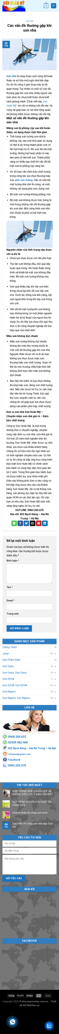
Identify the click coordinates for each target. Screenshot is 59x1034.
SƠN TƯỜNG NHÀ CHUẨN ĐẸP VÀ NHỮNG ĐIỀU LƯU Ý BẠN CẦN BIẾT (32, 793)
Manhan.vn (33, 1005)
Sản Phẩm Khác (11, 659)
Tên (10, 587)
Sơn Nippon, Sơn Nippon (16, 698)
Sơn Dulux (8, 666)
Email (11, 600)
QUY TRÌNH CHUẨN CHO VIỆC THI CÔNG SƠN (31, 803)
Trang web (13, 613)
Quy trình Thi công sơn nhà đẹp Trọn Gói (32, 825)
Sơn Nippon (9, 691)
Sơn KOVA (8, 678)
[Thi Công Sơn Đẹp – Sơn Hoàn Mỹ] (20, 6)
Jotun (5, 653)
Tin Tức (29, 21)
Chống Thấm (9, 647)
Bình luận (13, 560)
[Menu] (53, 6)
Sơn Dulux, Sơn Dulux (14, 672)
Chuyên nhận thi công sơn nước (30, 812)
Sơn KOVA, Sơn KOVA (14, 685)
